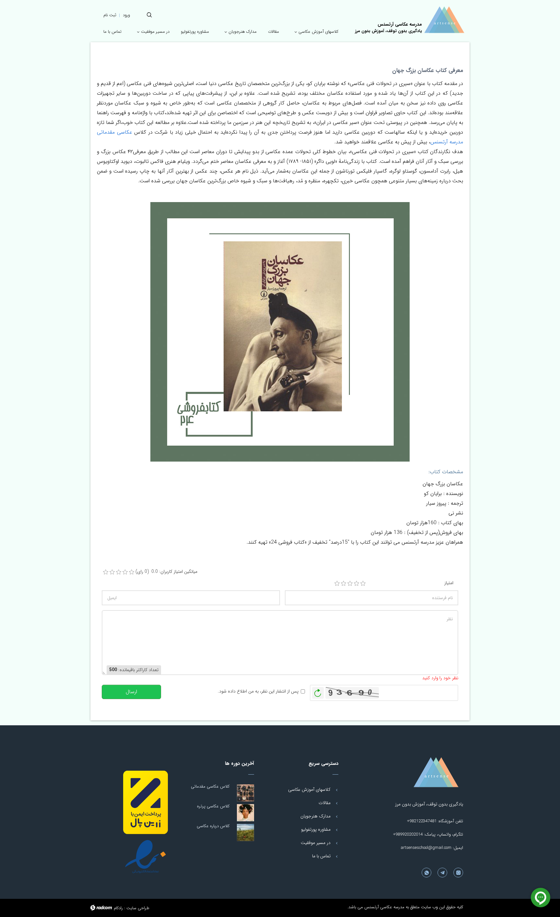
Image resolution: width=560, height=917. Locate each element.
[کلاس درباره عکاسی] (245, 832)
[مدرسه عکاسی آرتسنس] (422, 772)
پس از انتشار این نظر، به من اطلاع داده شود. (258, 691)
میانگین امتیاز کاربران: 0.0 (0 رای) (166, 571)
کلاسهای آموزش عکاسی (309, 789)
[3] (350, 583)
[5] (363, 583)
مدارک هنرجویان (315, 816)
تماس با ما (321, 856)
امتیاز (448, 583)
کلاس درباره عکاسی (213, 826)
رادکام (118, 908)
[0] (106, 572)
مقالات (325, 802)
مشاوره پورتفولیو (316, 829)
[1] (337, 583)
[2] (343, 583)
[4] (356, 583)
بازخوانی (318, 691)
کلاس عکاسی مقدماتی (210, 786)
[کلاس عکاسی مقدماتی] (245, 793)
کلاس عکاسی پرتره (213, 806)
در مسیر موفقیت (316, 842)
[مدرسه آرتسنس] (444, 19)
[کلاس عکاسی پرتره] (245, 813)
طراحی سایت (137, 908)
